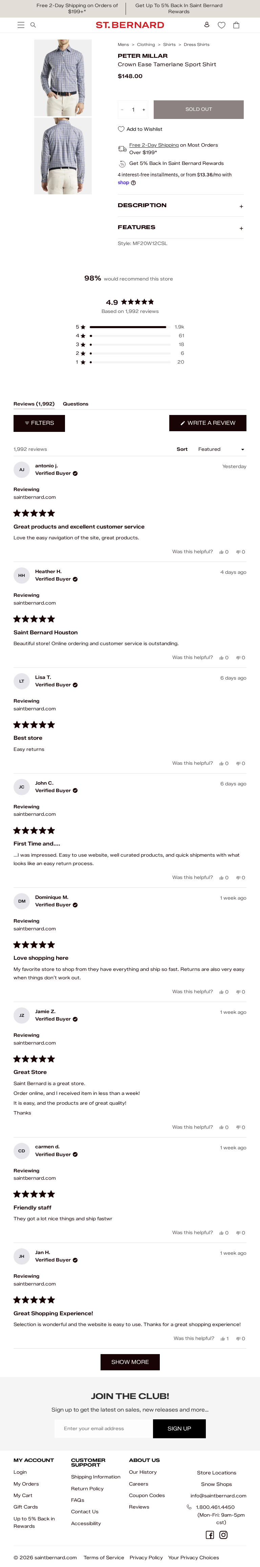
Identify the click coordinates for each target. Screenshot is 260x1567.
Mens (123, 44)
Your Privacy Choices (193, 1558)
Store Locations (216, 1473)
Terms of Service (104, 1558)
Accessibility (86, 1523)
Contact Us (85, 1512)
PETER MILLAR (143, 56)
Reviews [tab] (34, 405)
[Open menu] (20, 25)
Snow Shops (216, 1484)
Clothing (146, 44)
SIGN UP (179, 1428)
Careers (138, 1484)
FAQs (77, 1500)
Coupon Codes (147, 1495)
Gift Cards (26, 1507)
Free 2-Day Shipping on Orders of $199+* (77, 9)
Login (20, 1472)
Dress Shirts (197, 44)
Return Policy (87, 1489)
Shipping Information (96, 1477)
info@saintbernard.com (218, 1496)
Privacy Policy (146, 1558)
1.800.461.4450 (215, 1507)
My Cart (23, 1495)
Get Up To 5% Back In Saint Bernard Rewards (178, 9)
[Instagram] (223, 1535)
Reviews (139, 1507)
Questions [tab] (75, 405)
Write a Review (216, 425)
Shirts (169, 44)
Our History (143, 1472)
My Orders (26, 1484)
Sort (183, 449)
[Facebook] (210, 1535)
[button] (130, 327)
